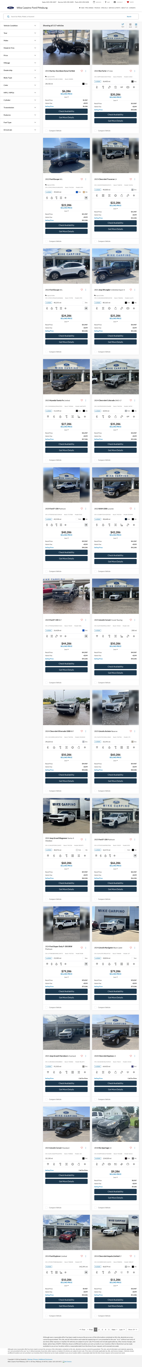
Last (121, 1329)
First (83, 1329)
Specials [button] (104, 8)
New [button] (82, 8)
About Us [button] (124, 8)
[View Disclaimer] (134, 87)
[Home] (80, 7)
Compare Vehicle (55, 131)
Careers (132, 8)
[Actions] (86, 71)
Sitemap (29, 1359)
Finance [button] (97, 8)
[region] (66, 103)
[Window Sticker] (86, 197)
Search (129, 16)
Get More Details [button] (66, 117)
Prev (90, 1329)
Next (114, 1329)
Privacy (35, 1359)
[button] (87, 47)
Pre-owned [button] (89, 8)
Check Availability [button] (66, 111)
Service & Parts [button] (114, 8)
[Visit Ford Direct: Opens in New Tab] (67, 1361)
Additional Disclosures (45, 1359)
